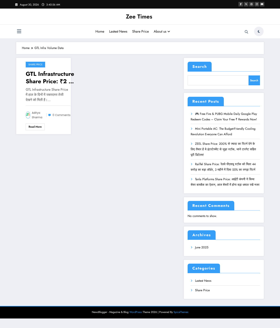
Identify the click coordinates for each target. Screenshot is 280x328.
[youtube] (262, 4)
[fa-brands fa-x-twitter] (246, 4)
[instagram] (256, 4)
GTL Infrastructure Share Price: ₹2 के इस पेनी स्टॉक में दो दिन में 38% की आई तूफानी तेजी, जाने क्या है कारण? (50, 77)
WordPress (135, 312)
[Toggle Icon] (19, 32)
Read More (35, 127)
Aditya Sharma (37, 115)
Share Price (140, 31)
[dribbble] (251, 4)
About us (160, 31)
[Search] (246, 32)
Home (99, 31)
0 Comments (61, 115)
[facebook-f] (240, 4)
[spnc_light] (259, 31)
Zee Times (139, 16)
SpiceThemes (181, 312)
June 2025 (201, 247)
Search (199, 66)
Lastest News (118, 31)
